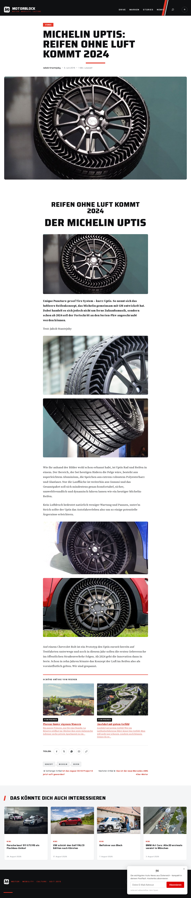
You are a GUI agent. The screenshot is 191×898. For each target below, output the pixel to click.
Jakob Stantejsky (52, 67)
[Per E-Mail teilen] (79, 751)
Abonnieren (175, 884)
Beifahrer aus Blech (110, 845)
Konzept (49, 764)
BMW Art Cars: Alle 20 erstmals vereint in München (164, 847)
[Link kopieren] (86, 751)
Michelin (63, 764)
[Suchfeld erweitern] (172, 9)
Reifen (76, 764)
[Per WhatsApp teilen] (71, 751)
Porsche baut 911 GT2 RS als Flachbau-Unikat (23, 847)
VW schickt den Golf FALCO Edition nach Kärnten (68, 847)
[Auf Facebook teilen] (57, 751)
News (9, 841)
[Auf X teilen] (64, 751)
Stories (48, 24)
